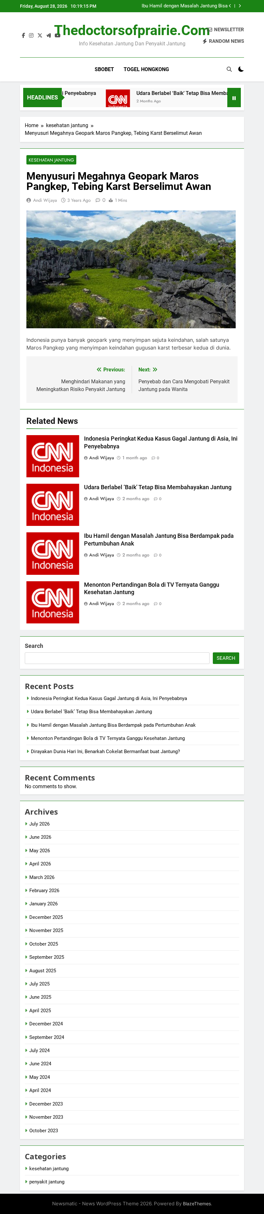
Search (34, 645)
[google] (48, 36)
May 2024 (39, 1077)
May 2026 (39, 851)
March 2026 (41, 877)
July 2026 (39, 824)
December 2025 (46, 917)
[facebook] (23, 36)
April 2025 (40, 1010)
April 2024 (40, 1090)
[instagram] (31, 36)
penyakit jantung (46, 1182)
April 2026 (40, 864)
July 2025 (39, 984)
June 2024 (40, 1064)
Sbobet (104, 69)
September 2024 (46, 1037)
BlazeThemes (197, 1203)
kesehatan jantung (51, 160)
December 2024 (46, 1024)
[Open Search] (229, 69)
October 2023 (43, 1131)
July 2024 (39, 1050)
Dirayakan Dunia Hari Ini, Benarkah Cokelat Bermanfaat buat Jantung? (105, 751)
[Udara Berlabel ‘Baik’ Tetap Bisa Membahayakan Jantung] (103, 101)
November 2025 (46, 930)
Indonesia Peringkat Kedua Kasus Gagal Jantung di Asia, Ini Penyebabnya (109, 698)
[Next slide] (239, 6)
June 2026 (40, 837)
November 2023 (46, 1117)
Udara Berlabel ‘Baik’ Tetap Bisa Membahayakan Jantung (188, 93)
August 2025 (42, 971)
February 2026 (44, 890)
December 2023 (46, 1104)
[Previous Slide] (230, 6)
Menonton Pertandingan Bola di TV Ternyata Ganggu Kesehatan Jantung (108, 738)
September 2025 (46, 957)
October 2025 (43, 944)
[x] (39, 36)
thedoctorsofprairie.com (132, 30)
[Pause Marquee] (234, 97)
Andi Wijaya (45, 200)
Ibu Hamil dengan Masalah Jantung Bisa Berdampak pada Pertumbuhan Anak (185, 6)
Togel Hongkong (146, 69)
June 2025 (40, 997)
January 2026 (43, 904)
